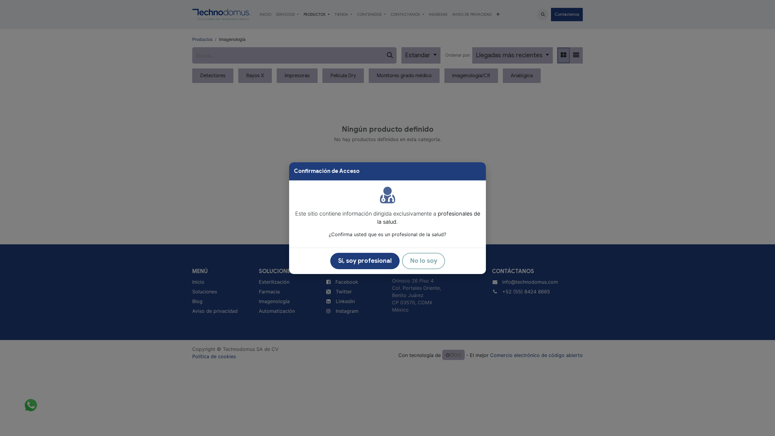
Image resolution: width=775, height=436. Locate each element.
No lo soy (423, 261)
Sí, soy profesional (365, 261)
